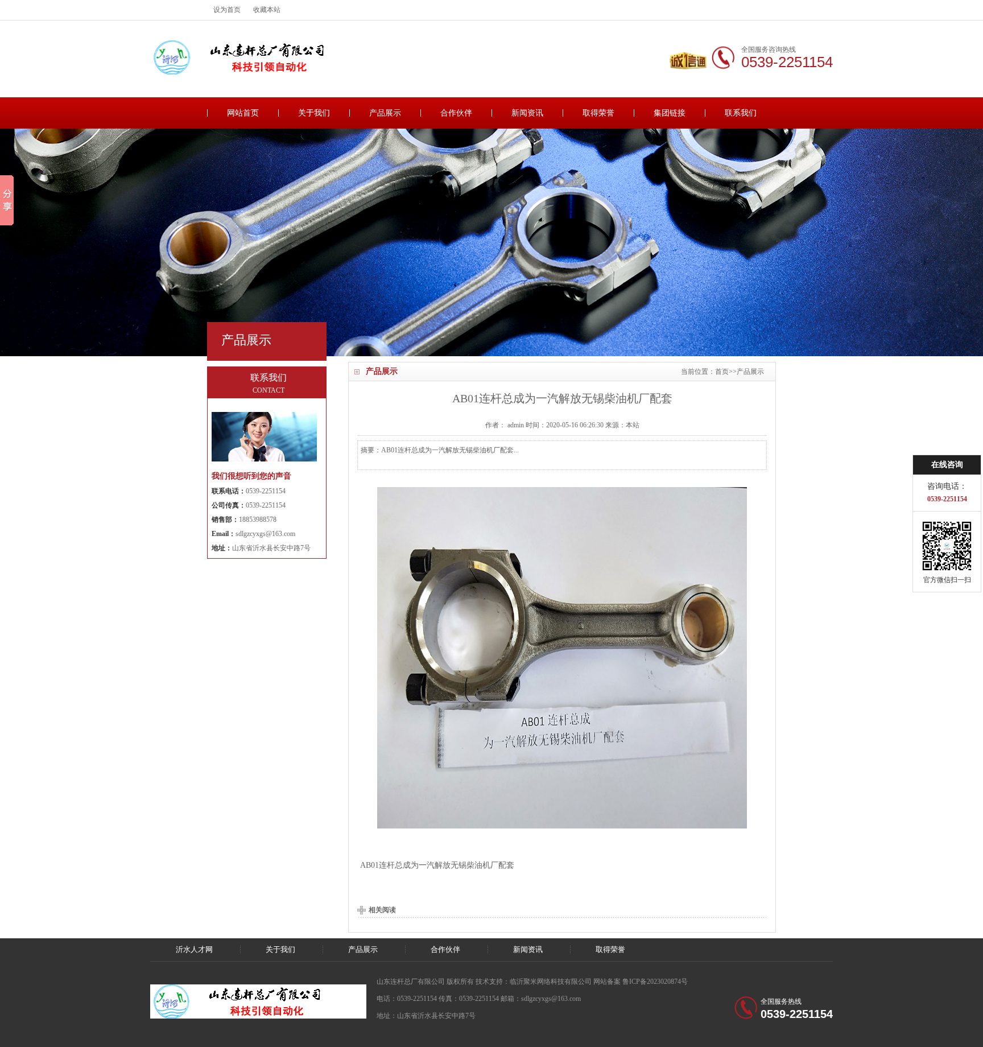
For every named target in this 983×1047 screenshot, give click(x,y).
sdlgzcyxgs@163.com (265, 534)
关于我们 (314, 113)
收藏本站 (266, 10)
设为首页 (227, 10)
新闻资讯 (527, 113)
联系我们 (741, 113)
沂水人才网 (194, 949)
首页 (722, 372)
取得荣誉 (598, 113)
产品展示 (385, 113)
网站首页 (243, 113)
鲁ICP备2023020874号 (655, 982)
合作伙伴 (456, 113)
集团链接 (669, 113)
